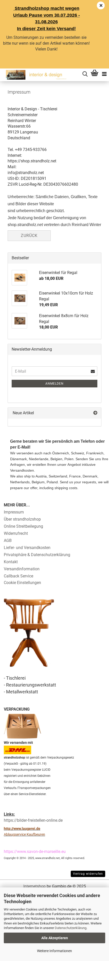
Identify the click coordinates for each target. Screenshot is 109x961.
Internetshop (34, 886)
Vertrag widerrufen (88, 874)
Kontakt (11, 561)
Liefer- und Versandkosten (27, 547)
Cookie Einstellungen (22, 582)
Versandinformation (22, 569)
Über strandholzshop (22, 519)
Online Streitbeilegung (23, 526)
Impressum (14, 512)
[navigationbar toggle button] (104, 73)
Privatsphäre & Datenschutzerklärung (37, 554)
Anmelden (54, 383)
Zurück (29, 235)
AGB (8, 540)
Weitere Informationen (54, 951)
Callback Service (18, 576)
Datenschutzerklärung (70, 928)
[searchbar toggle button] (85, 73)
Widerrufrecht (16, 533)
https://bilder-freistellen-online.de (33, 820)
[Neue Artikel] (95, 413)
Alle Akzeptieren (54, 938)
